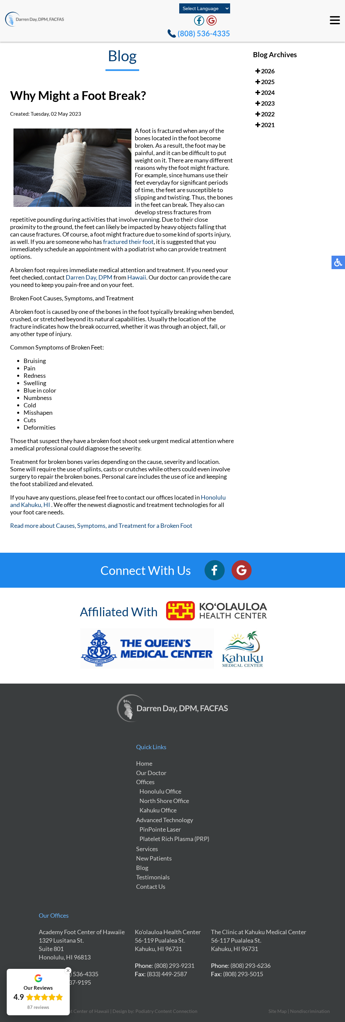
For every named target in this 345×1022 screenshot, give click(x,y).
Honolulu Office (160, 791)
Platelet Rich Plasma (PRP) (174, 838)
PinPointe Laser (160, 829)
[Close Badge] (68, 970)
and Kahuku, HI (30, 504)
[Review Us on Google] (211, 20)
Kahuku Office (158, 810)
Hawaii (136, 277)
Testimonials (153, 877)
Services (147, 848)
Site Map (278, 1011)
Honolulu (213, 497)
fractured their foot (128, 241)
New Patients (154, 858)
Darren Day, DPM (89, 277)
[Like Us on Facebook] (199, 20)
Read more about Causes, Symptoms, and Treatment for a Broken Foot (101, 525)
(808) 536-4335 (204, 33)
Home (144, 763)
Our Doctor (151, 772)
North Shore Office (164, 800)
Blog (142, 867)
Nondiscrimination (310, 1011)
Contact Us (150, 886)
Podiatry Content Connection (166, 1011)
